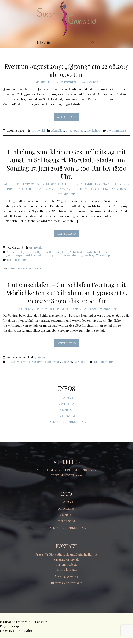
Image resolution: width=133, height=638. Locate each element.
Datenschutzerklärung (66, 421)
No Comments (117, 130)
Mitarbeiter (90, 184)
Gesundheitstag (25, 268)
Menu (41, 42)
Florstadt (12, 268)
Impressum (66, 416)
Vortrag (119, 189)
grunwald (38, 130)
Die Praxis (66, 410)
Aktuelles (43, 82)
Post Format (45, 189)
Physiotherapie (19, 189)
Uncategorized (66, 82)
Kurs (74, 184)
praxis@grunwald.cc (68, 583)
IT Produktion (23, 630)
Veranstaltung (97, 189)
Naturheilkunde (116, 184)
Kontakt (66, 398)
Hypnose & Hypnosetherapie (45, 184)
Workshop (89, 82)
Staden (38, 268)
